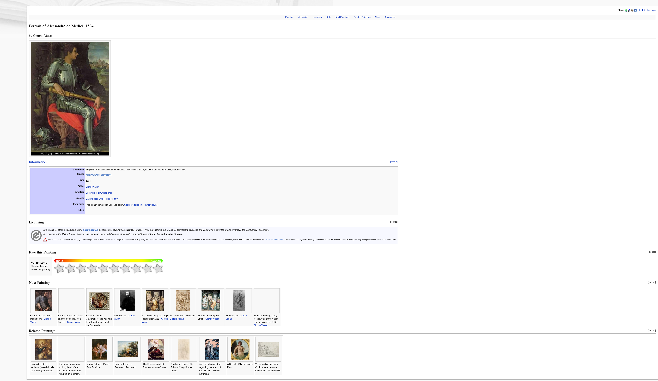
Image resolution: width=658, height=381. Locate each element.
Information (303, 17)
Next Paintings (342, 17)
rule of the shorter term (274, 240)
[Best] (146, 268)
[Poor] (80, 268)
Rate (328, 17)
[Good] (113, 268)
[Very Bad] (58, 268)
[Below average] (91, 268)
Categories (390, 17)
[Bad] (69, 268)
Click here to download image (100, 193)
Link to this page (647, 10)
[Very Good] (124, 268)
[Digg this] (632, 10)
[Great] (135, 268)
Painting (289, 17)
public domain (91, 230)
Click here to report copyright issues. (141, 205)
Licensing (317, 17)
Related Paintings (362, 17)
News (377, 17)
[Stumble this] (626, 10)
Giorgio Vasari (42, 35)
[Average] (102, 268)
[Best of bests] (157, 268)
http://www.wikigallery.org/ (98, 175)
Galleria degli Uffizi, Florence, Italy (102, 199)
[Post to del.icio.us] (629, 10)
